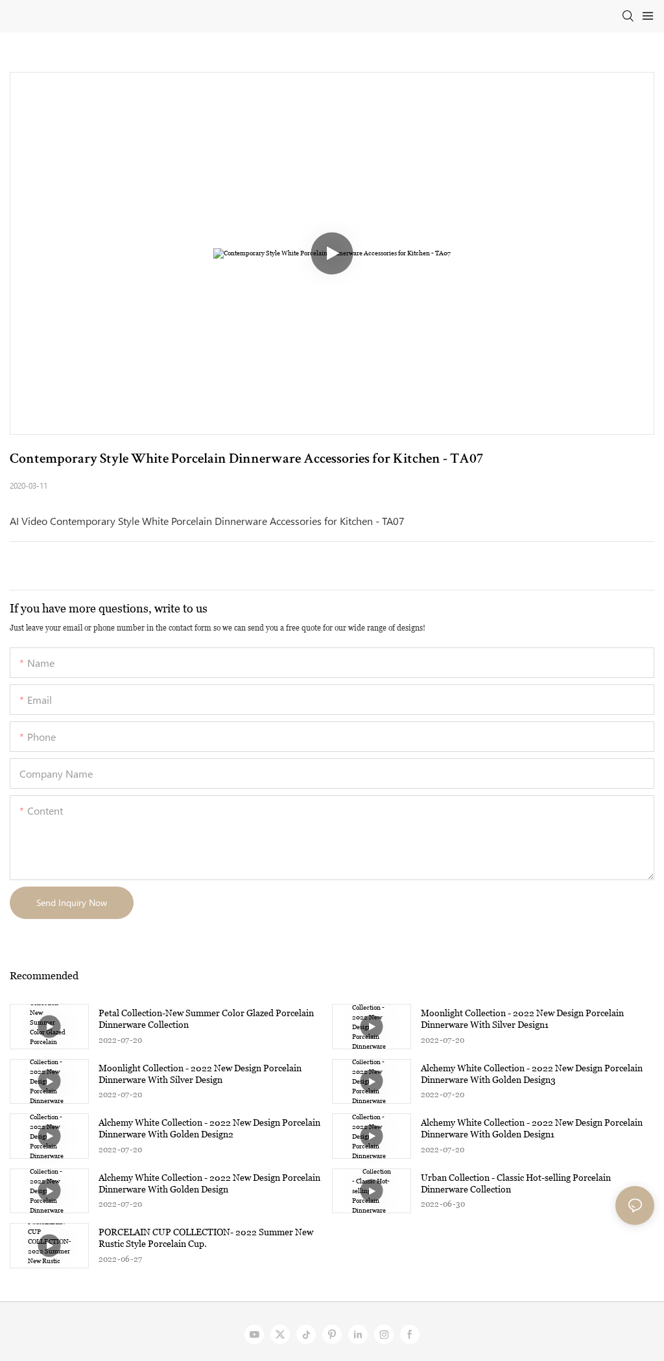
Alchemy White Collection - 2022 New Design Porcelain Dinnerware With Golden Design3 (532, 1074)
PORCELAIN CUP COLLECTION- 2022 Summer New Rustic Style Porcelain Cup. (206, 1238)
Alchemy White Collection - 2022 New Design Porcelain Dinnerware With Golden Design (209, 1183)
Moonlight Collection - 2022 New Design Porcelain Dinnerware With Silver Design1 (522, 1019)
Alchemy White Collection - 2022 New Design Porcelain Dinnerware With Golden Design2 (209, 1128)
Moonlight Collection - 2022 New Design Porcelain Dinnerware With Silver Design (200, 1074)
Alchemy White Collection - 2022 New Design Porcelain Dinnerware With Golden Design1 (532, 1128)
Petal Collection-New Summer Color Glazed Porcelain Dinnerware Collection (206, 1019)
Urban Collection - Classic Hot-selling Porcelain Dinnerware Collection (516, 1183)
